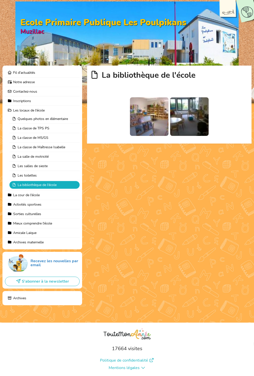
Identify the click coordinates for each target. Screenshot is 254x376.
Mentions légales (124, 368)
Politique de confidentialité (124, 360)
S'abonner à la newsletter (45, 281)
